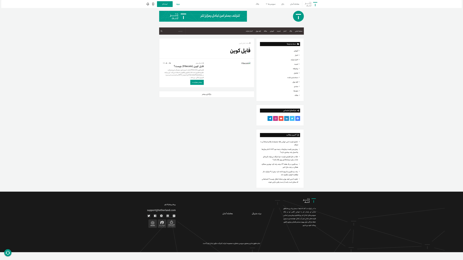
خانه (247, 43)
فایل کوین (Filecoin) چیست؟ (189, 66)
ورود (178, 4)
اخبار (284, 31)
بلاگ (257, 4)
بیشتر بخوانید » (197, 82)
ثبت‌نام (164, 4)
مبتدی (296, 86)
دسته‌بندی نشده (292, 77)
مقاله (265, 31)
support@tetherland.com (161, 210)
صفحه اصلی (298, 31)
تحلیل (296, 73)
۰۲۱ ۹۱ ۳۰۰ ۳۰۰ (170, 205)
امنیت (279, 31)
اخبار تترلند (249, 31)
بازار (282, 4)
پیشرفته (295, 68)
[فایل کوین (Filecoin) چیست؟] (229, 63)
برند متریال (256, 213)
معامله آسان (294, 4)
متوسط (295, 91)
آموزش (272, 31)
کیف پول (258, 31)
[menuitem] (298, 31)
